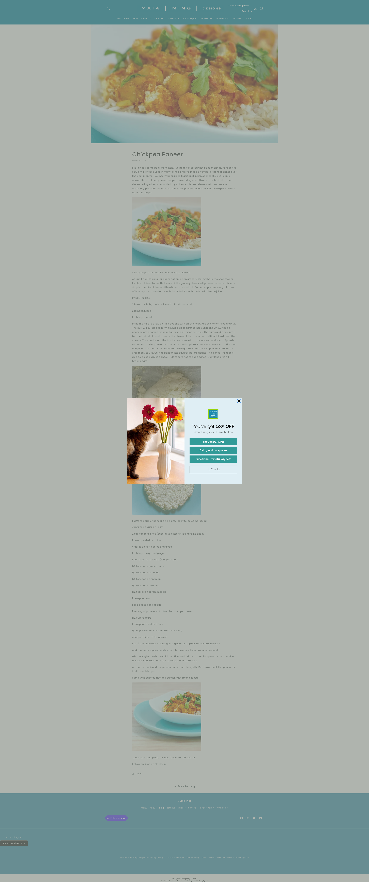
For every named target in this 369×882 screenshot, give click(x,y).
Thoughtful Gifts (213, 441)
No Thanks (213, 469)
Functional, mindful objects (213, 459)
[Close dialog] (239, 401)
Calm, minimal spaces (213, 450)
